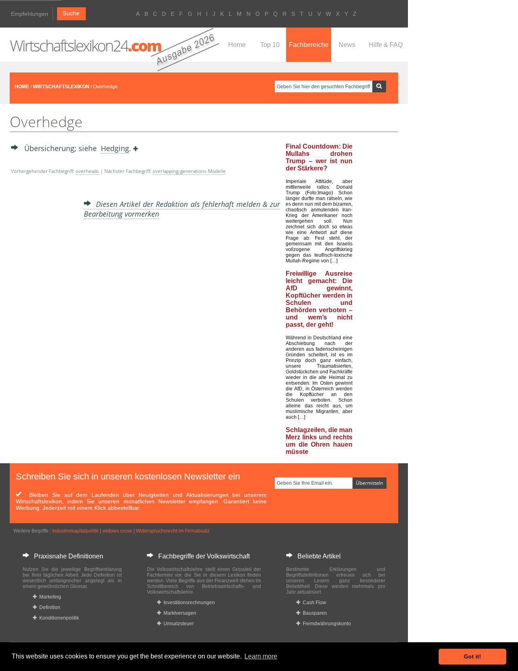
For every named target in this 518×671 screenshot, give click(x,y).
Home (237, 44)
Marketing (49, 597)
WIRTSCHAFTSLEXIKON (61, 86)
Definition (48, 607)
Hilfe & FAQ (386, 44)
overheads (87, 171)
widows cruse (117, 531)
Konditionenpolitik (58, 618)
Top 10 (270, 44)
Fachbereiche (309, 44)
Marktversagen (178, 613)
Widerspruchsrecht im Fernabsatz (173, 531)
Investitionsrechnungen (188, 602)
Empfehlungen (29, 14)
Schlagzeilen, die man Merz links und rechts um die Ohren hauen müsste (319, 440)
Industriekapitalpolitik (75, 531)
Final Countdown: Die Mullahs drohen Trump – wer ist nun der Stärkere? (319, 157)
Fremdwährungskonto (325, 623)
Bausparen (313, 613)
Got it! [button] (472, 656)
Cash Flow (313, 602)
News (347, 44)
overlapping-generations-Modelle (189, 171)
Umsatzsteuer (177, 623)
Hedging (115, 148)
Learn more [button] (260, 656)
